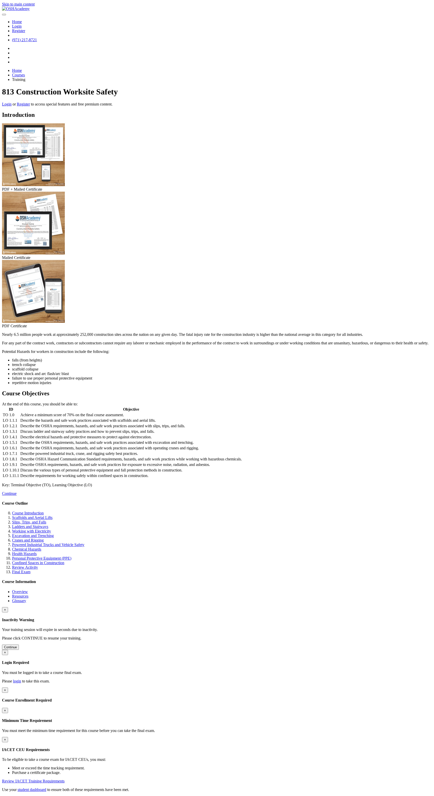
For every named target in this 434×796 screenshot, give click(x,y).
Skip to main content (18, 4)
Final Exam (21, 572)
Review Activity (25, 567)
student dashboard (32, 789)
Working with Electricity (31, 531)
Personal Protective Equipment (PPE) (41, 558)
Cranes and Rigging (28, 540)
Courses (18, 75)
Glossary (19, 601)
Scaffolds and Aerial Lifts (32, 517)
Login (7, 104)
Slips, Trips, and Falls (29, 522)
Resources (20, 596)
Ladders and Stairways (30, 526)
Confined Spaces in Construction (38, 563)
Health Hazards (24, 554)
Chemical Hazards (26, 549)
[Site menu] (4, 14)
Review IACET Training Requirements (33, 781)
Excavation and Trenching (33, 536)
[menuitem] (17, 22)
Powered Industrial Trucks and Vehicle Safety (48, 545)
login (17, 681)
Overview (20, 592)
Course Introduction (28, 513)
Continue (9, 493)
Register (23, 104)
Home (17, 70)
